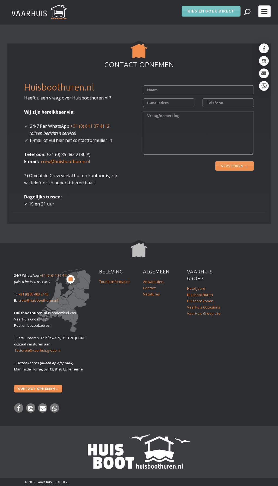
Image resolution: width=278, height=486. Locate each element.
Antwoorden (153, 281)
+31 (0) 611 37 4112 (89, 126)
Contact (149, 287)
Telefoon (215, 103)
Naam (152, 90)
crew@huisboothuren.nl (65, 161)
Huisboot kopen (200, 300)
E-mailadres (158, 103)
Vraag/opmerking (163, 116)
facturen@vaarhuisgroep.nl (38, 350)
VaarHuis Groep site (203, 313)
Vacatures (151, 294)
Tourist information (115, 281)
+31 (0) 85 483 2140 (33, 294)
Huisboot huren (200, 294)
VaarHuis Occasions (203, 307)
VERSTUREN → (234, 166)
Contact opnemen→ (38, 388)
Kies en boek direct (211, 11)
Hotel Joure (196, 288)
